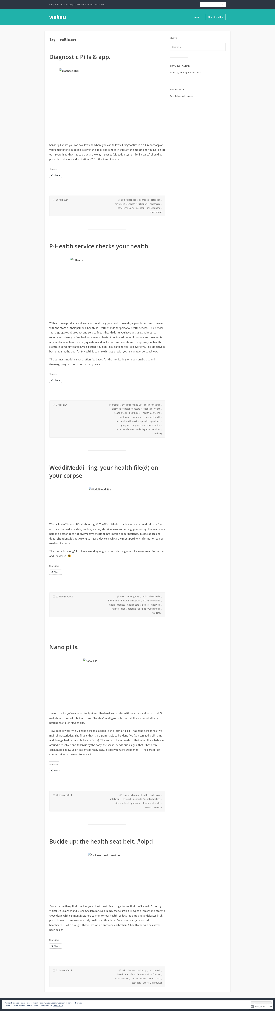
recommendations (125, 429)
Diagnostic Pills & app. (79, 57)
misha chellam (121, 978)
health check (120, 412)
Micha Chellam (153, 974)
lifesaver (140, 974)
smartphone (156, 212)
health (157, 408)
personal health (152, 416)
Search (223, 4)
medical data (133, 604)
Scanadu (114, 159)
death (123, 596)
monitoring (137, 416)
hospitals (136, 600)
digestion (155, 199)
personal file (134, 608)
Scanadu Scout (149, 906)
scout (151, 978)
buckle (131, 970)
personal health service (127, 421)
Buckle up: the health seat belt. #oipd (101, 841)
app (123, 199)
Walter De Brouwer (60, 911)
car (150, 970)
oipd (123, 608)
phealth (145, 421)
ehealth (131, 203)
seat (158, 978)
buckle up (141, 970)
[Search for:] (198, 46)
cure (125, 794)
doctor (126, 408)
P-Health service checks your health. (99, 246)
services (156, 429)
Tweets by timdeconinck (181, 96)
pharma (145, 803)
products (155, 421)
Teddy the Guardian (117, 911)
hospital (125, 600)
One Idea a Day (215, 17)
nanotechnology (126, 207)
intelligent (115, 798)
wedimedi (157, 612)
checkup (137, 404)
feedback (147, 408)
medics (145, 604)
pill (153, 803)
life (144, 600)
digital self (120, 203)
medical (121, 604)
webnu (57, 17)
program (125, 425)
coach (147, 404)
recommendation (152, 425)
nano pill (127, 798)
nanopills (137, 798)
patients (135, 803)
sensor (148, 807)
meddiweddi (154, 600)
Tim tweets (177, 89)
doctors (136, 408)
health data (135, 412)
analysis (116, 404)
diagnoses (144, 199)
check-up (126, 404)
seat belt (136, 982)
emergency (133, 596)
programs (136, 425)
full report (143, 203)
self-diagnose (153, 207)
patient (125, 803)
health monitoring (151, 412)
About (197, 17)
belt (124, 970)
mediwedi (155, 604)
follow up (134, 794)
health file (155, 596)
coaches (156, 404)
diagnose (131, 199)
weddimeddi (154, 608)
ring (144, 608)
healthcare (155, 203)
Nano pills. (64, 647)
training (158, 433)
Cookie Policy (58, 1005)
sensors (158, 807)
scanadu (140, 207)
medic (112, 604)
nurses (115, 608)
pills (158, 803)
